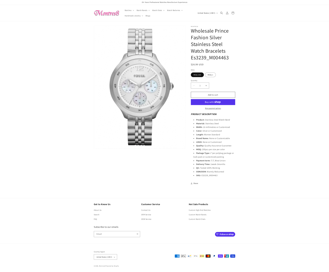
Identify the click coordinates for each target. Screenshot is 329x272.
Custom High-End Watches (200, 210)
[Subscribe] (137, 234)
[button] (129, 10)
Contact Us (145, 210)
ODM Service (146, 219)
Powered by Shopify (112, 266)
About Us (98, 210)
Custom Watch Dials (197, 219)
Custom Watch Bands (198, 214)
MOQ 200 (197, 75)
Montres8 (102, 266)
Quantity (194, 80)
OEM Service (146, 214)
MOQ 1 (210, 75)
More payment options (213, 108)
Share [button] (195, 183)
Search (96, 214)
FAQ (95, 219)
